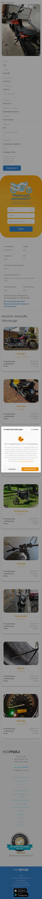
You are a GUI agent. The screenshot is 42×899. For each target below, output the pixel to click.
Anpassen (12, 469)
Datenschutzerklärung (26, 461)
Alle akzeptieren (30, 469)
